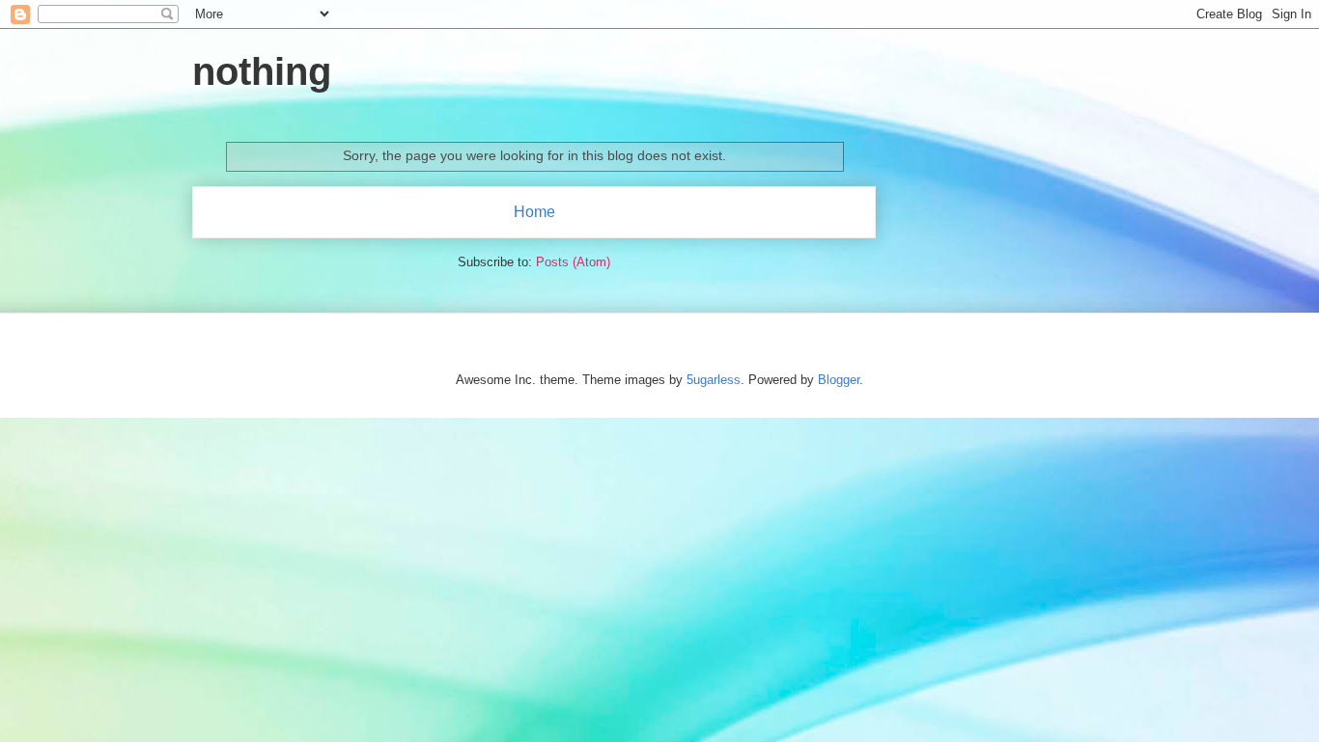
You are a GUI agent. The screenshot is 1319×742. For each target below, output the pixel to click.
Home (534, 212)
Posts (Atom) (573, 262)
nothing (261, 71)
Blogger (838, 379)
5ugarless (714, 379)
